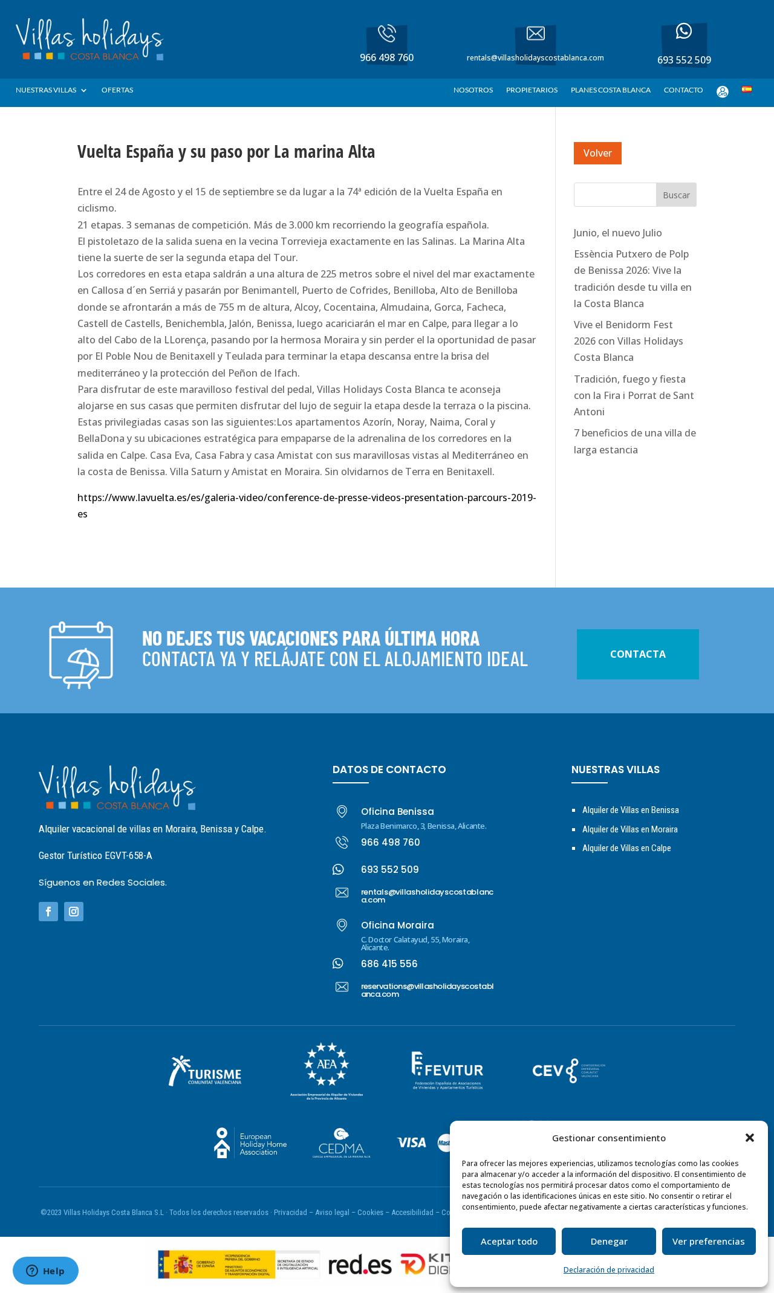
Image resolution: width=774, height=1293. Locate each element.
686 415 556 (389, 964)
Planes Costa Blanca (611, 90)
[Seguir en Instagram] (73, 911)
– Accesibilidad (409, 1212)
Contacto (683, 90)
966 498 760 (390, 842)
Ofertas (117, 90)
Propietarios (532, 90)
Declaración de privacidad (609, 1270)
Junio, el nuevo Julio (618, 232)
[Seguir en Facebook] (48, 911)
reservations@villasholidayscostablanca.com (427, 990)
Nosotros (473, 90)
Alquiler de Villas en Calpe (626, 848)
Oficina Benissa (397, 811)
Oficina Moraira (397, 925)
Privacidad (291, 1212)
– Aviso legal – (332, 1212)
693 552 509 (390, 869)
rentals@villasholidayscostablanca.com (427, 896)
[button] (750, 1138)
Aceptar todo (509, 1241)
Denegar (609, 1241)
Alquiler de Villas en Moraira (630, 829)
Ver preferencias (708, 1241)
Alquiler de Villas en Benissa (630, 810)
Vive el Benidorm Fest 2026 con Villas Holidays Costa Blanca (628, 341)
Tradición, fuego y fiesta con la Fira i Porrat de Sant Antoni (634, 395)
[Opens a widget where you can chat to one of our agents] (45, 1272)
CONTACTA (638, 654)
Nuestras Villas (46, 90)
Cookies (370, 1212)
